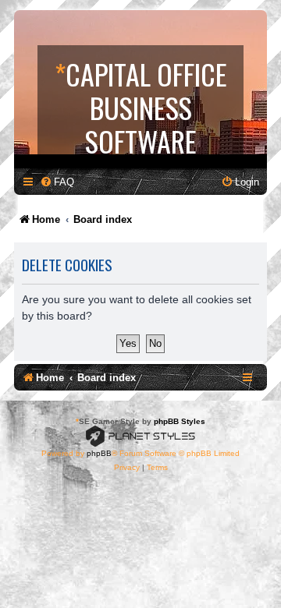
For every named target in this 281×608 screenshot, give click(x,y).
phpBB (99, 453)
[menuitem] (57, 182)
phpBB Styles (179, 421)
